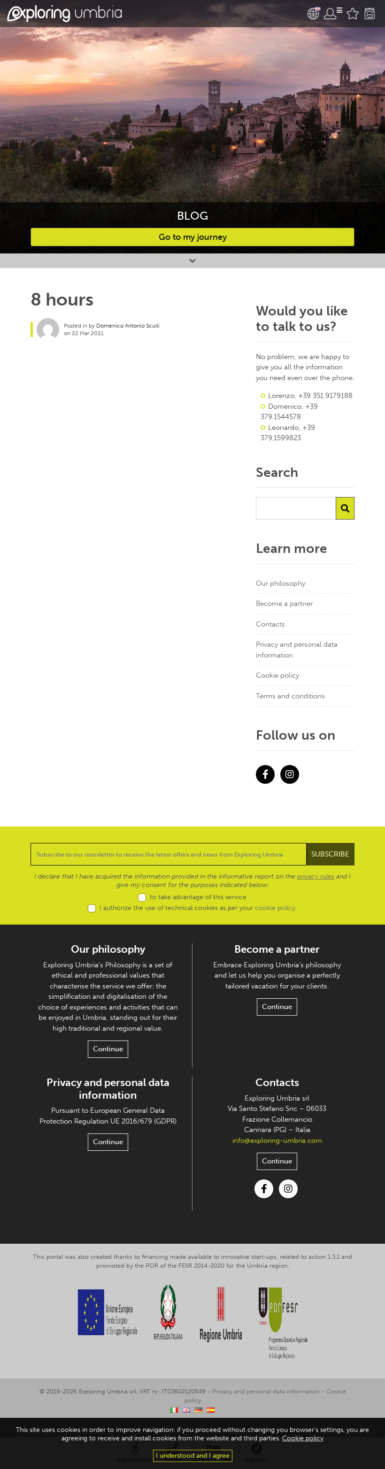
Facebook (265, 774)
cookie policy (275, 908)
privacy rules (315, 876)
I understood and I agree (193, 1456)
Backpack (369, 13)
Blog (192, 215)
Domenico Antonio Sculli (128, 325)
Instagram (289, 774)
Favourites (352, 13)
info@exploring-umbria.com (277, 1140)
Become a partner (284, 603)
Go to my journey (193, 237)
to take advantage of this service (198, 897)
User (332, 13)
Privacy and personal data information (297, 649)
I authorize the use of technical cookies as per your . (198, 908)
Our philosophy (280, 583)
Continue (108, 1049)
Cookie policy (277, 675)
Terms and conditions (290, 696)
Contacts (270, 624)
